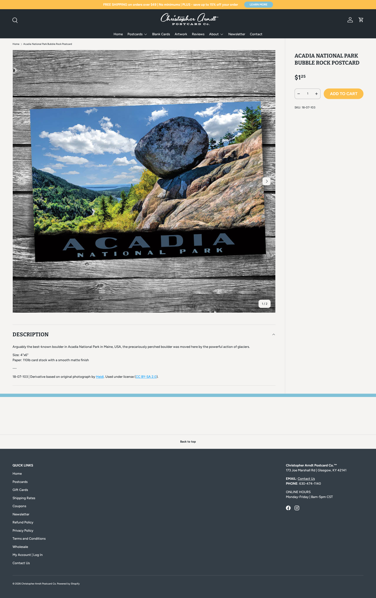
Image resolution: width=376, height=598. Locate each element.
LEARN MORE (259, 4)
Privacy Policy (23, 530)
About (214, 34)
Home (118, 34)
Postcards (135, 34)
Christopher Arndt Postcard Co (38, 583)
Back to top (188, 441)
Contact (256, 34)
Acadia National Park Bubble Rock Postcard (47, 44)
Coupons (19, 506)
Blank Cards (161, 34)
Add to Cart (343, 93)
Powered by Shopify (68, 583)
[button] (361, 19)
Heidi (100, 377)
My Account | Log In (28, 555)
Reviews (198, 34)
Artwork (181, 34)
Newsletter (236, 34)
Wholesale (20, 547)
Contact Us (21, 563)
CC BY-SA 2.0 (146, 377)
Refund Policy (23, 522)
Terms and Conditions (29, 538)
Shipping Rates (24, 498)
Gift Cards (20, 490)
